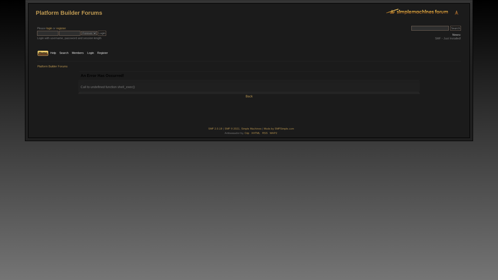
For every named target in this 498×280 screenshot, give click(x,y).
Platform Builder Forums (69, 13)
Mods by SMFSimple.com (279, 128)
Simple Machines (251, 128)
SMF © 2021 (232, 128)
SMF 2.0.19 (215, 128)
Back (249, 96)
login (49, 28)
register (61, 28)
